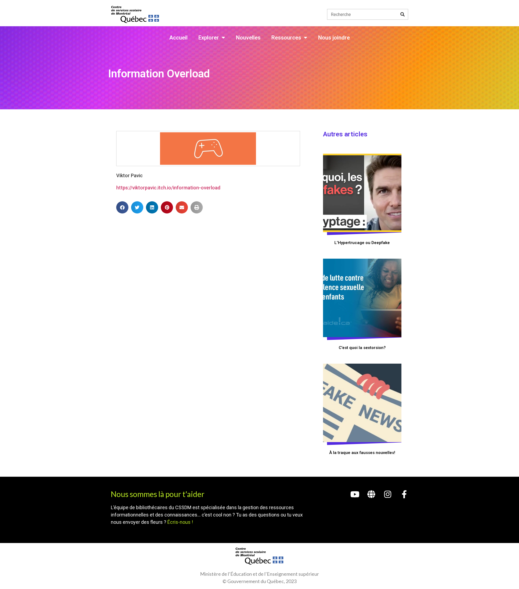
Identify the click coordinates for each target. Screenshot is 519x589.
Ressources (286, 37)
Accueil (178, 37)
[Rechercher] (402, 14)
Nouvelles (248, 37)
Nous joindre (334, 37)
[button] (122, 207)
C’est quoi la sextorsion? (362, 347)
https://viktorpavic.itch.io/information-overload (168, 187)
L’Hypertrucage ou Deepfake (362, 242)
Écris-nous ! (180, 522)
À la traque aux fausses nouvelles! (362, 452)
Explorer (208, 37)
